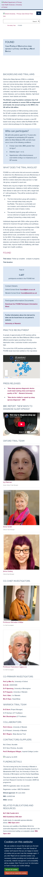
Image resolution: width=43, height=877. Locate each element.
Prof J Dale (7, 695)
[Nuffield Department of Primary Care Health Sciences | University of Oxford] (12, 4)
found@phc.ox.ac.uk (27, 289)
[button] (38, 13)
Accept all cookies (11, 869)
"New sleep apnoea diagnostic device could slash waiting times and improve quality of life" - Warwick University (21, 390)
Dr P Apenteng (8, 688)
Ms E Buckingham (9, 716)
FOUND (7, 252)
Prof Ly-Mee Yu (8, 681)
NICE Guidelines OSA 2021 (12, 817)
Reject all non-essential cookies (16, 873)
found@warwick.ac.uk (29, 293)
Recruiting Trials (11, 25)
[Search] (38, 21)
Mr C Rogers (7, 734)
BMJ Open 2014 (13, 823)
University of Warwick (13, 323)
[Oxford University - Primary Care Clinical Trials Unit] (18, 14)
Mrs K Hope (7, 699)
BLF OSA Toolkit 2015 (11, 813)
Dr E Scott (6, 709)
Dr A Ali (5, 685)
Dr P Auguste (8, 692)
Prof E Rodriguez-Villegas (12, 751)
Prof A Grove (7, 727)
